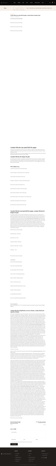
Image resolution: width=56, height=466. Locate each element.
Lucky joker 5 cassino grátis (14, 349)
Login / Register (54, 2)
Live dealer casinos (34, 388)
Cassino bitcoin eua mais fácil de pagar (16, 18)
